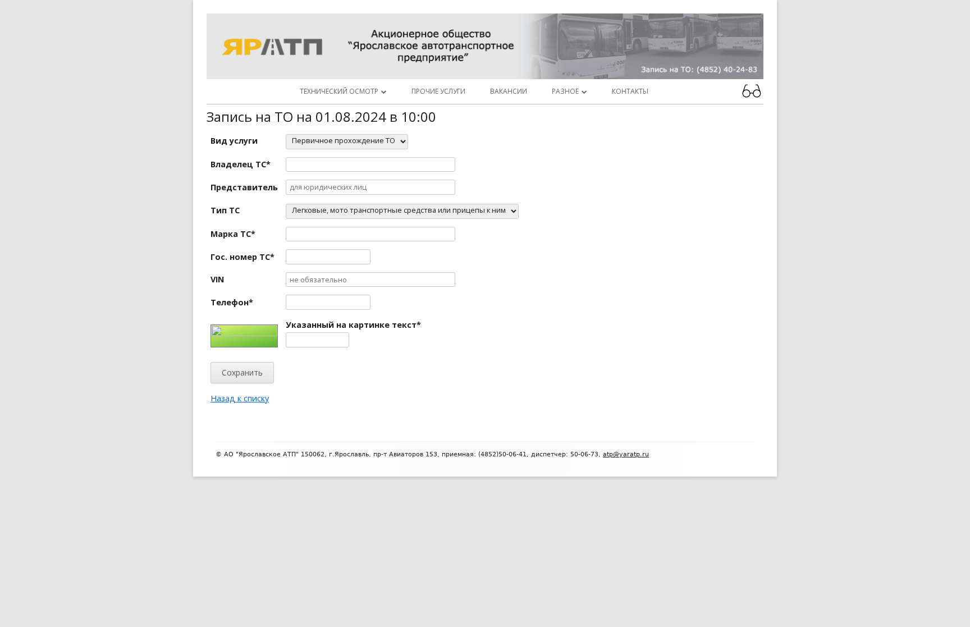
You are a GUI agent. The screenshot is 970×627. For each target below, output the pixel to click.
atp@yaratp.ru (626, 454)
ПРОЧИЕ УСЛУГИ (438, 91)
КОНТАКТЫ (630, 91)
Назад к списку (240, 398)
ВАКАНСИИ (508, 91)
